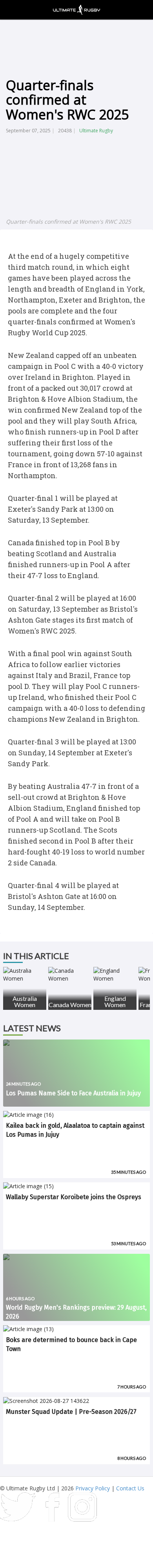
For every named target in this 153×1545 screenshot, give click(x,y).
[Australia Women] (24, 975)
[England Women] (115, 975)
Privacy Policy (92, 1488)
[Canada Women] (69, 975)
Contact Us (130, 1488)
